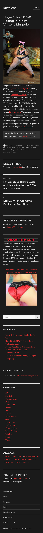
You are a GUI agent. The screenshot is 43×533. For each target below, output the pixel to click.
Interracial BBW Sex (12, 459)
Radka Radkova (11, 431)
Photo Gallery (11, 428)
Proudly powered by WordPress (21, 529)
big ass (31, 145)
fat (15, 147)
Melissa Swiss (11, 416)
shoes (31, 150)
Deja (7, 402)
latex (22, 147)
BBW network (15, 112)
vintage (13, 152)
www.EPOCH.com (20, 479)
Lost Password (9, 512)
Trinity (8, 440)
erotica (5, 147)
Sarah (7, 437)
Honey (8, 411)
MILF (5, 150)
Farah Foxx (19, 145)
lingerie (27, 147)
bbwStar (9, 145)
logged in (18, 167)
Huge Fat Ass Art (31, 456)
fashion (11, 147)
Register (6, 502)
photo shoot (24, 150)
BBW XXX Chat (28, 459)
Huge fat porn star (19, 94)
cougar (36, 145)
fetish (18, 147)
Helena (8, 408)
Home (6, 497)
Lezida (8, 414)
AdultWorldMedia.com (14, 227)
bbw (26, 145)
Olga (7, 419)
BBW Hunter (9, 462)
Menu (36, 7)
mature (33, 147)
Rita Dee (8, 434)
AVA (7, 393)
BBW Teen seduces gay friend (27, 376)
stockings (6, 152)
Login (25, 136)
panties (17, 150)
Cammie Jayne (11, 399)
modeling (10, 150)
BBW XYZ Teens (22, 462)
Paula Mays (10, 425)
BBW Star (9, 7)
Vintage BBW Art (12, 353)
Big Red (8, 396)
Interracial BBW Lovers (12, 456)
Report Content (10, 522)
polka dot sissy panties (20, 88)
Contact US (8, 517)
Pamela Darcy (11, 422)
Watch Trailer (26, 127)
